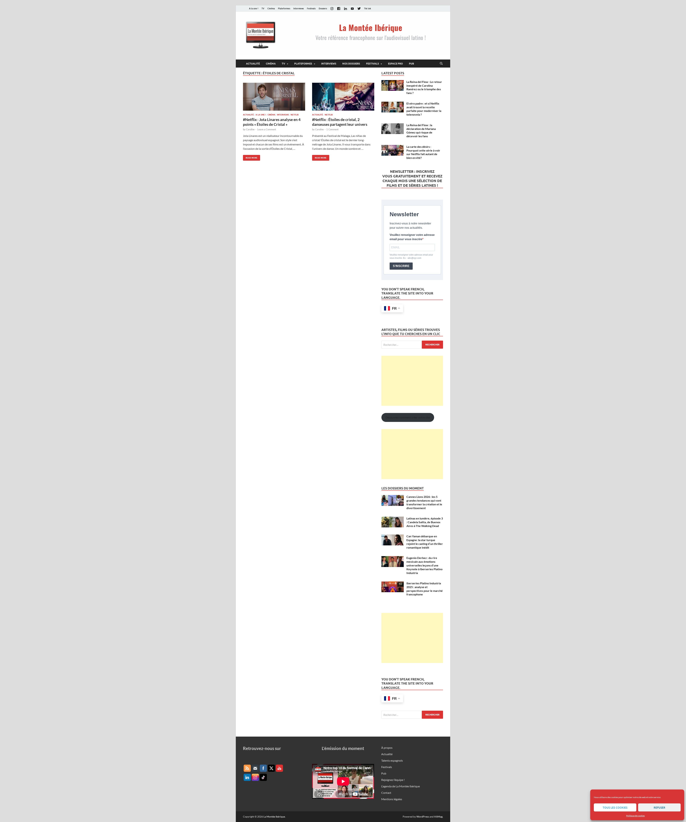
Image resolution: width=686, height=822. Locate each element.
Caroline (250, 129)
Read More (250, 157)
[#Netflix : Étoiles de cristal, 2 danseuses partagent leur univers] (343, 97)
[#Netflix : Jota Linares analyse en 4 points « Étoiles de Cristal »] (274, 97)
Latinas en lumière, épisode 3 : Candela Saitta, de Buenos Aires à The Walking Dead (424, 522)
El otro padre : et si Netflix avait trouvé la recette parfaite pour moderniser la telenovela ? (423, 109)
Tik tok (367, 8)
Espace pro (395, 63)
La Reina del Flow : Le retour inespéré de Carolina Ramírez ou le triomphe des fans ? (424, 87)
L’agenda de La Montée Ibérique (400, 786)
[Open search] (441, 64)
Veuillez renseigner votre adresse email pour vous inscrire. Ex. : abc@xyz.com (411, 256)
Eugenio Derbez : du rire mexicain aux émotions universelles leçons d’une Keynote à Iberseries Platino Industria (424, 565)
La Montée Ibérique (274, 816)
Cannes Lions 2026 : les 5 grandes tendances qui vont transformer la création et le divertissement (424, 502)
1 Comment (332, 129)
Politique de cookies (635, 815)
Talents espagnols (392, 760)
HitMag (438, 816)
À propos (386, 747)
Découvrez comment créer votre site (408, 417)
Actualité (253, 63)
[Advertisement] (412, 381)
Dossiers (323, 8)
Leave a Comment (266, 129)
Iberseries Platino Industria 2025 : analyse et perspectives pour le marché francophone (424, 588)
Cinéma (271, 8)
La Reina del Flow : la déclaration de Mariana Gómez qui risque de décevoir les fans (421, 130)
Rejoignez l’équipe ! (393, 779)
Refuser (659, 807)
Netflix (295, 114)
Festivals (311, 8)
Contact (386, 792)
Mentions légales (391, 799)
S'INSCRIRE (401, 266)
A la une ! (253, 8)
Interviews (298, 8)
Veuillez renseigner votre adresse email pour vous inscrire (412, 237)
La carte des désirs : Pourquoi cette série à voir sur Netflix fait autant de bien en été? (423, 152)
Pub (411, 63)
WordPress (422, 816)
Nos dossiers (351, 63)
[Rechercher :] (412, 345)
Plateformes (284, 8)
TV (263, 8)
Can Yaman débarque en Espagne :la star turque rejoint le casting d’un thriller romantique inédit (424, 541)
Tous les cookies (615, 807)
